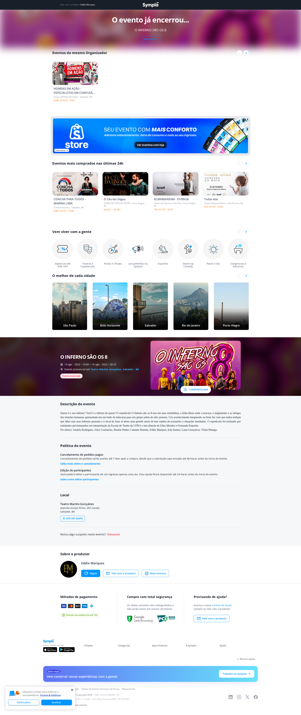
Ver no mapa (74, 518)
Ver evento (150, 39)
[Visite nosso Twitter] (247, 697)
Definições (23, 702)
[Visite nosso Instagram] (239, 697)
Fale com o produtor (123, 573)
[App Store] (50, 649)
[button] (14, 693)
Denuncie (113, 534)
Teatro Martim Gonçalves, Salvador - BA (115, 369)
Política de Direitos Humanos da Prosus (100, 688)
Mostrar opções (247, 658)
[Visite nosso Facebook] (256, 697)
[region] (40, 698)
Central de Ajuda (222, 605)
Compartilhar (198, 389)
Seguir (93, 573)
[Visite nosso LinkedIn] (231, 697)
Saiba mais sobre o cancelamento (80, 463)
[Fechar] (72, 690)
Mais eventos (158, 573)
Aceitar (56, 702)
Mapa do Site (128, 688)
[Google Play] (67, 649)
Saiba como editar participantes (79, 479)
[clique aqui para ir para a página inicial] (150, 4)
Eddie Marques (87, 4)
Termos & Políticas (50, 695)
